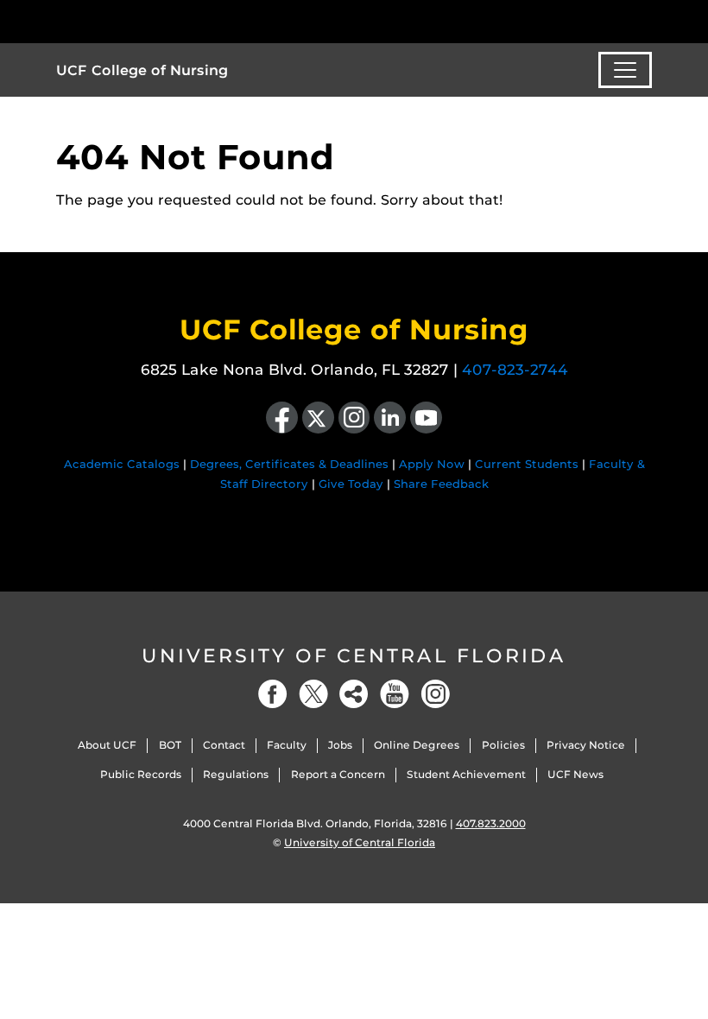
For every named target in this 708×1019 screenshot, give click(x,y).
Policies (503, 744)
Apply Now (432, 464)
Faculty (287, 744)
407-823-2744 (515, 369)
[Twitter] (313, 694)
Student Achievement (466, 774)
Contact (224, 744)
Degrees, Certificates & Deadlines (289, 464)
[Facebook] (273, 694)
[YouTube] (394, 694)
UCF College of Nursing (142, 70)
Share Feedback (441, 484)
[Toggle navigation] (625, 70)
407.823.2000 (491, 823)
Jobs (340, 744)
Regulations (236, 774)
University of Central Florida (354, 656)
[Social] (354, 694)
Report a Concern (338, 774)
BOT (170, 744)
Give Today (351, 484)
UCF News (575, 774)
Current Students (526, 464)
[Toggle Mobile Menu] (648, 20)
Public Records (140, 774)
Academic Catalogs (122, 464)
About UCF (107, 744)
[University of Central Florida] (171, 21)
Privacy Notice (586, 744)
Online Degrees (416, 744)
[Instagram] (435, 694)
